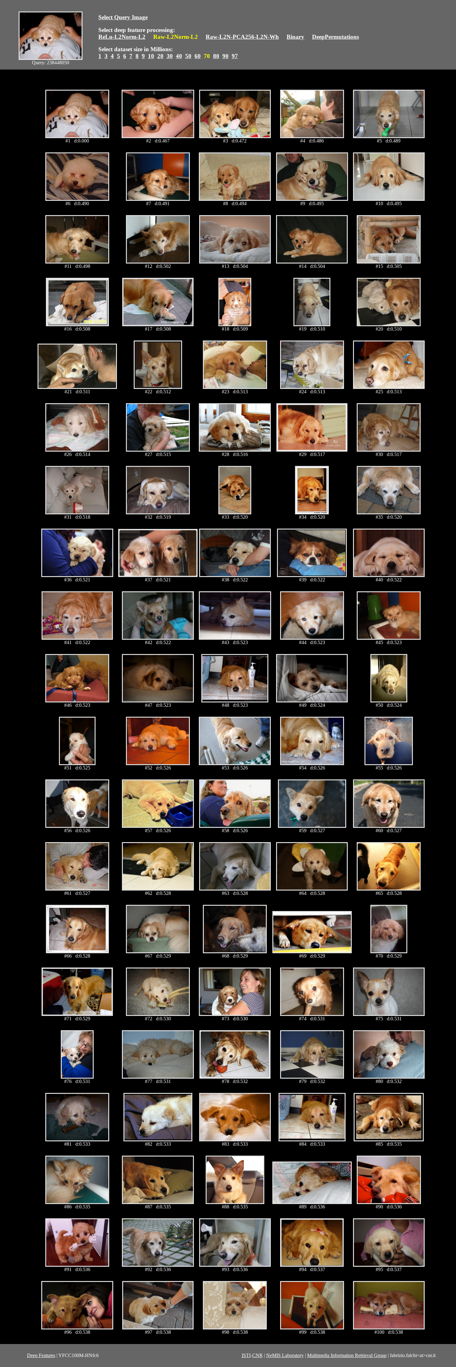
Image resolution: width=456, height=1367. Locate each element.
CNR (257, 1355)
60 (197, 56)
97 (235, 56)
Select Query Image (123, 17)
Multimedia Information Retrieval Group (347, 1355)
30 (170, 56)
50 (188, 56)
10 (151, 56)
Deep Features (41, 1355)
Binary (295, 37)
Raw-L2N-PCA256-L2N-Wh (242, 37)
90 (225, 56)
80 (216, 56)
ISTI (246, 1355)
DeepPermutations (335, 37)
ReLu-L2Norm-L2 (121, 37)
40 (179, 56)
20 (160, 56)
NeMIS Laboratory (285, 1355)
